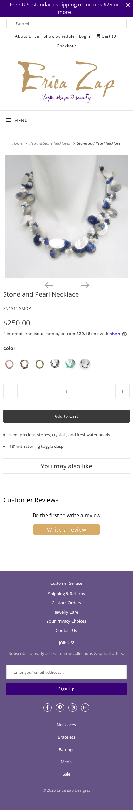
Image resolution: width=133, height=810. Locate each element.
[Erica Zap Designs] (66, 83)
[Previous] (48, 285)
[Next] (84, 285)
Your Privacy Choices (66, 621)
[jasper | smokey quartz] (24, 364)
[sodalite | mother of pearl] (85, 364)
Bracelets (66, 737)
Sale (66, 774)
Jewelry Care (66, 612)
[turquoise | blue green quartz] (70, 364)
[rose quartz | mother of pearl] (9, 364)
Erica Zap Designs (73, 790)
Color (9, 348)
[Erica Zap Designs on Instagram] (72, 707)
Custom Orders (66, 603)
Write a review (66, 529)
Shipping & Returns (66, 594)
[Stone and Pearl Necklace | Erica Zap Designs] (66, 216)
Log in (85, 36)
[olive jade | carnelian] (40, 364)
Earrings (66, 749)
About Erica (27, 36)
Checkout (66, 46)
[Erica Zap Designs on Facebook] (47, 707)
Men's (66, 762)
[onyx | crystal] (55, 364)
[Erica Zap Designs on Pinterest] (60, 707)
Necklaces (66, 725)
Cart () (109, 36)
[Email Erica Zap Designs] (85, 707)
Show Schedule (59, 36)
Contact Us (66, 630)
